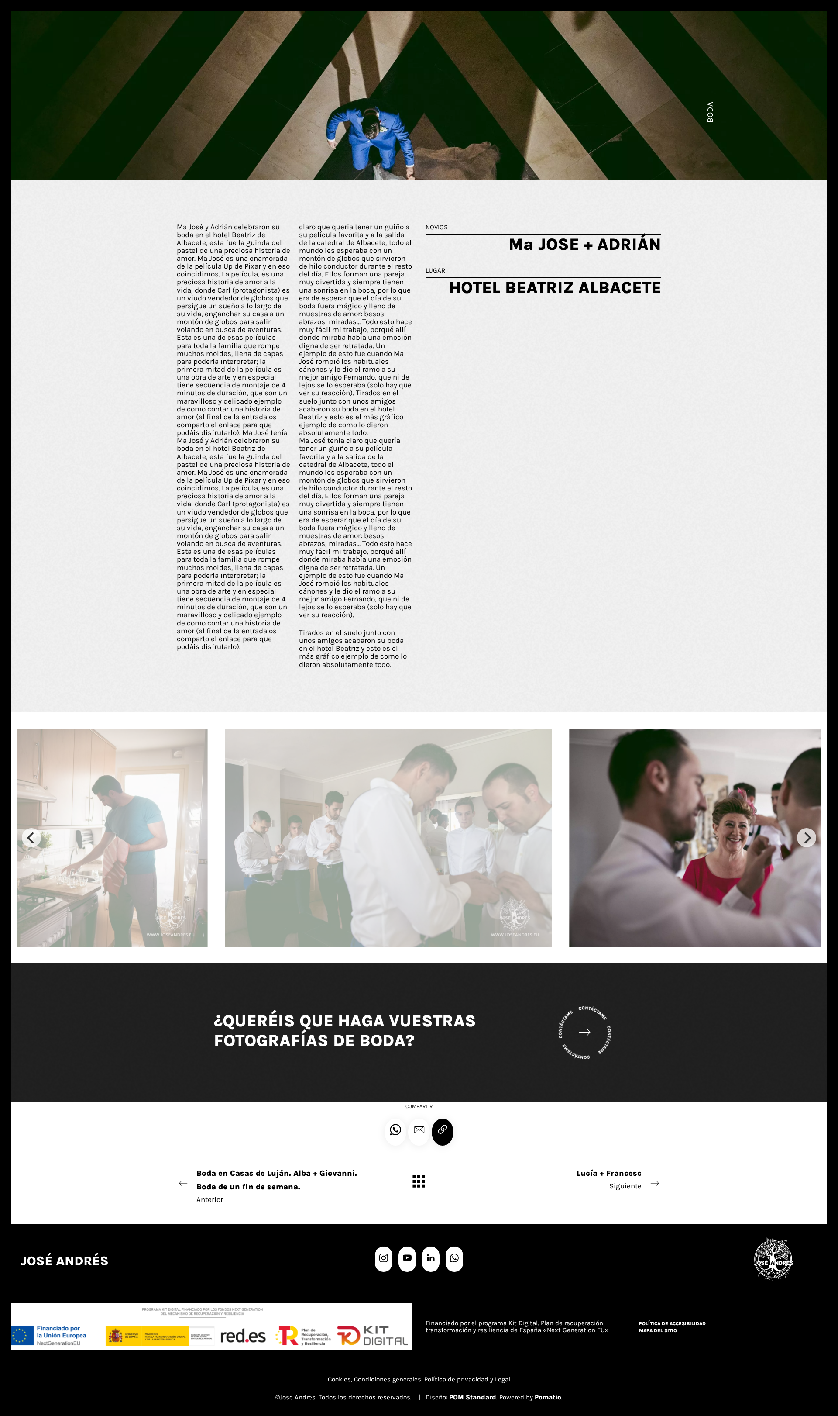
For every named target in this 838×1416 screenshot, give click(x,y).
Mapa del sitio (658, 1330)
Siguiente (609, 1179)
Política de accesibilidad (672, 1323)
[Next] (806, 837)
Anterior (276, 1185)
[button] (419, 1132)
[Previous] (31, 837)
